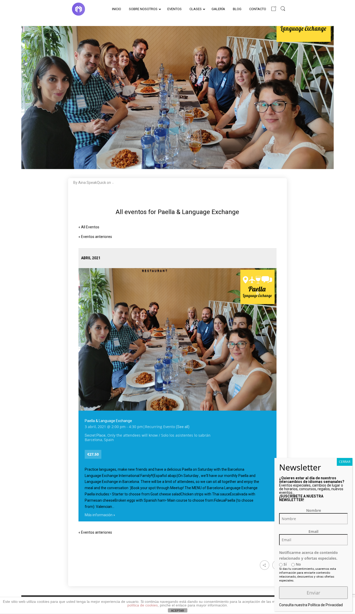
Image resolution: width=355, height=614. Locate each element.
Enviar (313, 593)
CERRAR (344, 462)
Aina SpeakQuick (92, 182)
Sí (284, 564)
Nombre (313, 510)
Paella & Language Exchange (108, 421)
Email (313, 531)
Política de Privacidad (325, 605)
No (298, 564)
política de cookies (142, 605)
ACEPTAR (177, 610)
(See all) (182, 427)
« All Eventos (88, 227)
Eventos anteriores (95, 237)
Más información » (100, 515)
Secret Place (95, 435)
